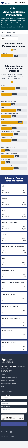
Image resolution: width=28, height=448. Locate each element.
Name (5, 395)
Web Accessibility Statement (9, 377)
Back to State (11, 32)
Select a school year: (6, 35)
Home (3, 32)
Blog (2, 386)
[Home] (5, 2)
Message (6, 406)
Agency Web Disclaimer (7, 380)
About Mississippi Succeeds (8, 383)
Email (5, 400)
